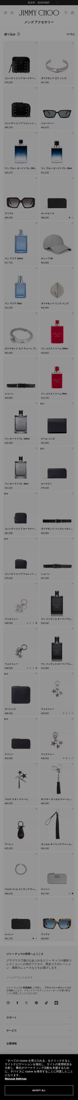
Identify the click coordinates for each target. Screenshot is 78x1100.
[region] (39, 1077)
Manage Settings (16, 1078)
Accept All (39, 1090)
